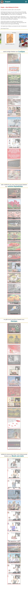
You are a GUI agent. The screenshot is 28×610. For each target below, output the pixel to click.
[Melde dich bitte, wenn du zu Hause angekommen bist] (14, 438)
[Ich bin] (14, 84)
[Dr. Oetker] (14, 73)
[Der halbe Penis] (14, 158)
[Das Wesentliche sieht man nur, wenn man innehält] (14, 343)
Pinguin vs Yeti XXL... (21, 47)
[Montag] (14, 179)
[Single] (14, 105)
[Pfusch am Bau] (14, 63)
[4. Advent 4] (14, 396)
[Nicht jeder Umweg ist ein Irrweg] (14, 417)
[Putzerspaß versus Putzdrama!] (14, 364)
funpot (7, 2)
